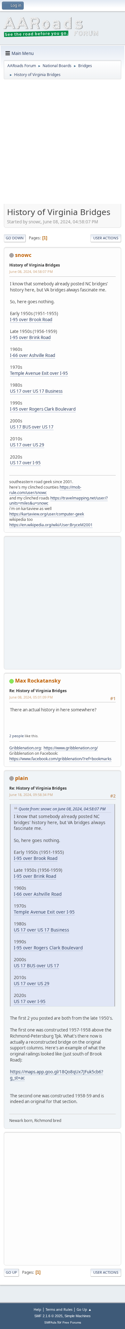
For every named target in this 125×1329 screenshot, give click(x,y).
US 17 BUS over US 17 (32, 427)
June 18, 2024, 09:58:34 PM (31, 794)
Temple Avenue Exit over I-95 (39, 373)
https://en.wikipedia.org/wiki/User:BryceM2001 (51, 525)
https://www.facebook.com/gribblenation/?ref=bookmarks (60, 758)
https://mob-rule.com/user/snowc (45, 489)
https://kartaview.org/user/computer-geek (46, 514)
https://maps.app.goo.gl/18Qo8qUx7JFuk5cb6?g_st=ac (56, 1075)
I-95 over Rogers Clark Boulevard (43, 409)
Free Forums (72, 1322)
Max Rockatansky (38, 680)
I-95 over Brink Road (30, 337)
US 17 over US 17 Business (36, 391)
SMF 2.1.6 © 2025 (48, 1316)
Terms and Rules (59, 1309)
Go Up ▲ (84, 1309)
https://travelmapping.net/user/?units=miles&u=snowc (58, 500)
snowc (23, 255)
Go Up (11, 1272)
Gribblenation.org (25, 748)
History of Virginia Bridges (34, 265)
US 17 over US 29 (27, 445)
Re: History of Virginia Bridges (38, 690)
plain (21, 778)
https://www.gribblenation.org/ (71, 748)
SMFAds (50, 1322)
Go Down (15, 238)
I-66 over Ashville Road (32, 355)
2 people (16, 735)
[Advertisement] (62, 143)
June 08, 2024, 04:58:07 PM (31, 271)
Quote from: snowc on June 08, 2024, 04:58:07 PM (62, 809)
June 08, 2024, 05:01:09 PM (31, 697)
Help (37, 1309)
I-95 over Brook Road (31, 319)
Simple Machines (77, 1316)
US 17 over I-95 (25, 463)
